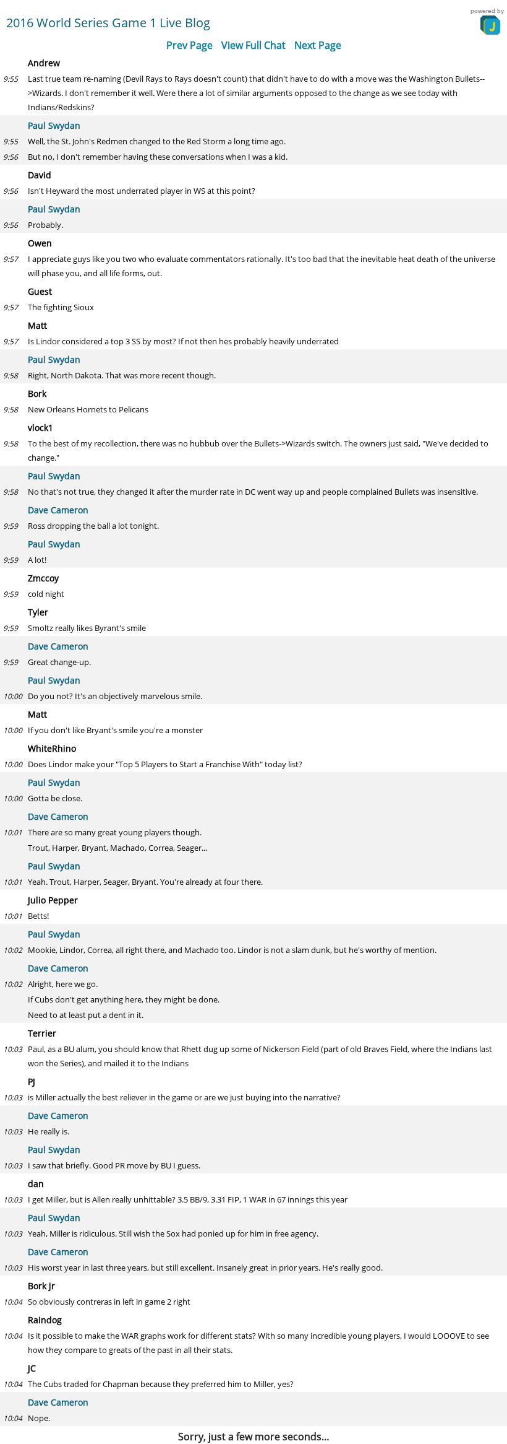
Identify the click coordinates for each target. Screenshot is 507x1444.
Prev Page (189, 45)
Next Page (317, 45)
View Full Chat (253, 45)
